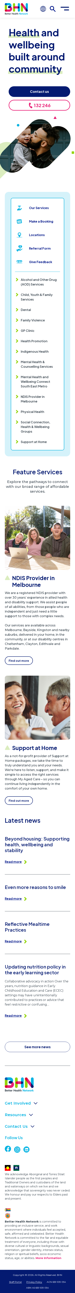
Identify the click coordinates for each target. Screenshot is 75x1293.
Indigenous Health (35, 351)
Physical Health (32, 412)
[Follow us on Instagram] (18, 1149)
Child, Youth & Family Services (37, 297)
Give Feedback (40, 262)
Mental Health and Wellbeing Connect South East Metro (35, 381)
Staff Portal (15, 1281)
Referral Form (40, 248)
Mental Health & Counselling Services (37, 364)
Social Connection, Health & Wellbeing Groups (35, 426)
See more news (37, 1047)
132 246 (42, 105)
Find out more (19, 660)
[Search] (52, 9)
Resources (15, 1115)
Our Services (39, 208)
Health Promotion (34, 341)
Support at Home (34, 442)
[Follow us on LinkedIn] (27, 1149)
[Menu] (64, 9)
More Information (48, 1258)
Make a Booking (41, 221)
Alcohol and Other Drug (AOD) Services (39, 282)
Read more (13, 862)
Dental (26, 310)
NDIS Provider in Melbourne (33, 399)
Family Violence (33, 320)
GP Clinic (27, 331)
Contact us (39, 91)
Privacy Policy (34, 1281)
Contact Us (16, 1126)
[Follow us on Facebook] (11, 1149)
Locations (37, 235)
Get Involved (18, 1103)
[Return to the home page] (16, 8)
